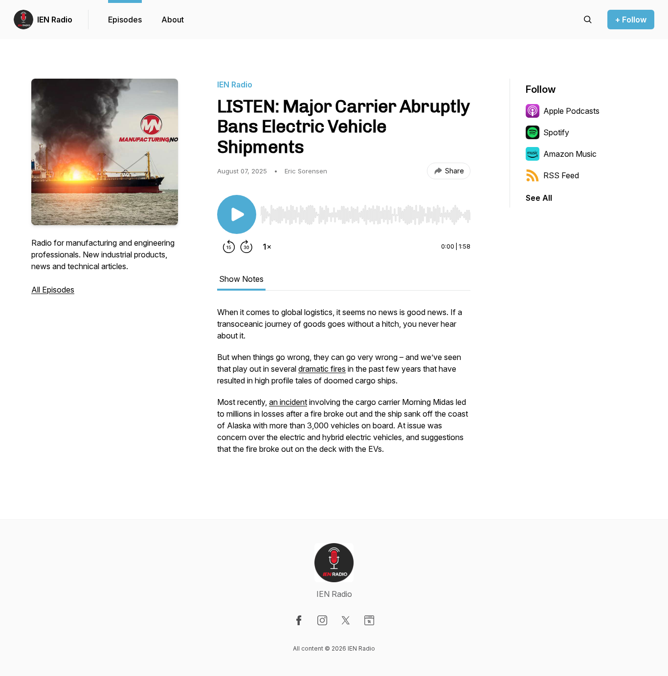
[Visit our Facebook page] (299, 620)
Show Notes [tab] (241, 279)
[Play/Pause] (236, 214)
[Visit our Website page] (369, 620)
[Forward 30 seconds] (246, 247)
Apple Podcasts (571, 111)
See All (539, 198)
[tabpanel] (343, 385)
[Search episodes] (588, 19)
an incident (288, 402)
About (172, 19)
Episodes (125, 19)
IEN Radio (54, 19)
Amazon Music (570, 154)
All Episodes (52, 290)
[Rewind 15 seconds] (229, 247)
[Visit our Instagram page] (322, 620)
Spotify (556, 132)
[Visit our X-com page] (346, 620)
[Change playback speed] (267, 247)
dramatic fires (322, 369)
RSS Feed (561, 175)
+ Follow (630, 19)
